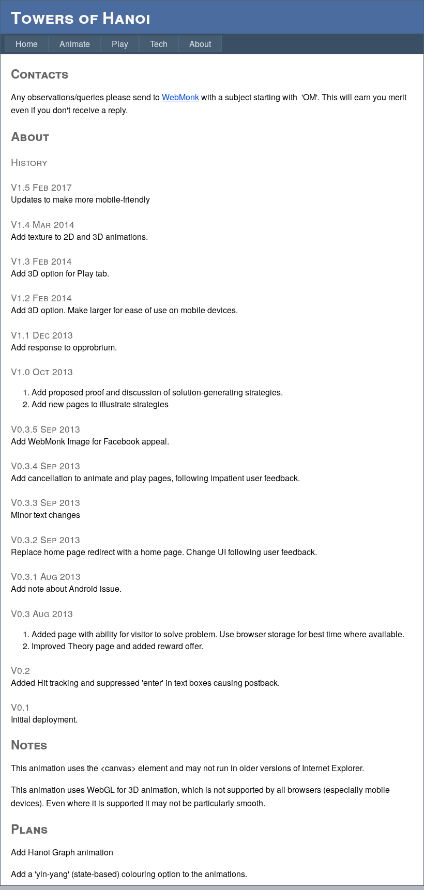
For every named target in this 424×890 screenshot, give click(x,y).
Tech (159, 44)
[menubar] (113, 44)
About (200, 44)
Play (120, 44)
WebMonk (180, 97)
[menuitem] (27, 44)
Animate (74, 44)
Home (27, 44)
